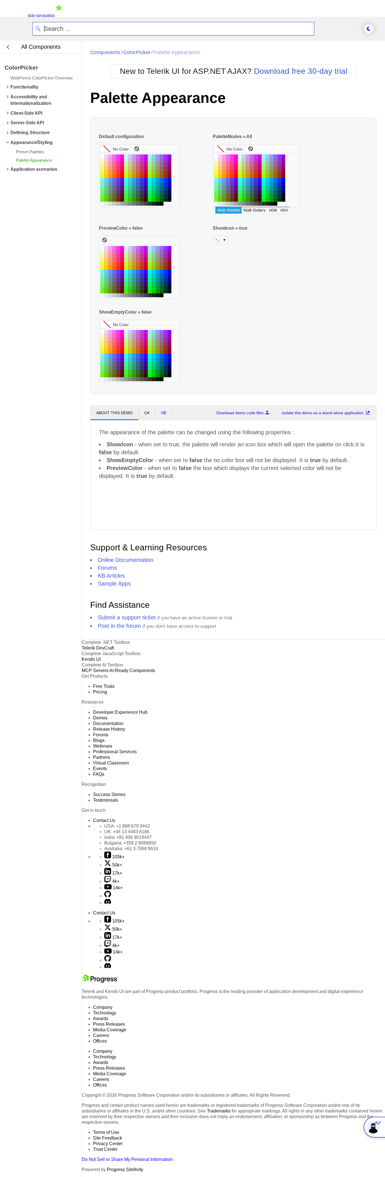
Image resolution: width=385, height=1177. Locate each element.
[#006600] (161, 200)
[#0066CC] (161, 184)
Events (100, 768)
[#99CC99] (154, 164)
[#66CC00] (106, 200)
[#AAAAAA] (122, 204)
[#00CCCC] (154, 184)
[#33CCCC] (130, 184)
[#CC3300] (142, 176)
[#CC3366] (142, 168)
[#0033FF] (165, 180)
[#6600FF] (122, 180)
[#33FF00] (126, 200)
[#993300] (165, 176)
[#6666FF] (114, 180)
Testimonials (105, 800)
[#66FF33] (102, 196)
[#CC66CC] (138, 160)
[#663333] (118, 196)
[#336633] (138, 196)
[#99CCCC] (154, 160)
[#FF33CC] (118, 160)
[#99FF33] (150, 172)
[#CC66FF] (138, 156)
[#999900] (158, 176)
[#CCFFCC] (126, 160)
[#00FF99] (150, 188)
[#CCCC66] (130, 168)
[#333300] (142, 200)
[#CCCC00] (130, 176)
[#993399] (165, 164)
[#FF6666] (114, 168)
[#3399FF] (134, 180)
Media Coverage (109, 1029)
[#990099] (169, 164)
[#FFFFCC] (102, 160)
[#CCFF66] (126, 168)
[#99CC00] (154, 176)
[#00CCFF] (154, 180)
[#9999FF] (158, 156)
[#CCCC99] (130, 164)
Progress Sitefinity (125, 1169)
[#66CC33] (106, 196)
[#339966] (134, 192)
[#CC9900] (134, 176)
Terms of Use (106, 1132)
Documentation (108, 723)
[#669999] (110, 188)
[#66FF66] (102, 192)
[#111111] (158, 204)
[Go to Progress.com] (100, 981)
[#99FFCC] (150, 160)
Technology (104, 1012)
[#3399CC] (134, 184)
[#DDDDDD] (110, 204)
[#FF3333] (118, 172)
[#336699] (138, 188)
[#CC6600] (138, 176)
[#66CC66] (106, 192)
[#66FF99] (102, 188)
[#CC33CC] (142, 160)
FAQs (98, 774)
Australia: (131, 848)
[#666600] (114, 200)
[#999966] (158, 168)
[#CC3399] (142, 164)
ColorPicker (137, 52)
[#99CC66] (154, 168)
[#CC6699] (138, 164)
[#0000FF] (169, 180)
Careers (101, 1035)
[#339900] (134, 200)
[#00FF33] (150, 196)
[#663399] (118, 188)
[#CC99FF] (134, 156)
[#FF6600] (114, 176)
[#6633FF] (118, 180)
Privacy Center (108, 1143)
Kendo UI (91, 659)
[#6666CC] (114, 184)
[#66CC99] (106, 188)
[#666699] (114, 188)
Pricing (100, 692)
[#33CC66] (130, 192)
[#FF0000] (122, 176)
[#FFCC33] (106, 172)
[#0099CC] (158, 184)
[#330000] (146, 200)
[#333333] (142, 196)
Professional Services (115, 751)
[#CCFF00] (126, 176)
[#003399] (165, 188)
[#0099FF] (158, 180)
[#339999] (134, 188)
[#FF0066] (122, 168)
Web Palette (228, 210)
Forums (107, 568)
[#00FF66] (150, 192)
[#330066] (146, 192)
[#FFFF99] (102, 164)
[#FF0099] (122, 164)
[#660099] (122, 188)
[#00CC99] (154, 188)
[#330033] (146, 196)
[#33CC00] (130, 200)
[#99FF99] (150, 164)
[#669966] (110, 192)
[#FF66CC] (114, 160)
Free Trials (103, 686)
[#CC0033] (146, 172)
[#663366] (118, 192)
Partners (101, 757)
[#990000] (169, 176)
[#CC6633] (138, 172)
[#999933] (158, 172)
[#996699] (161, 164)
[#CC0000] (146, 176)
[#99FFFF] (150, 156)
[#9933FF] (165, 156)
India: (128, 837)
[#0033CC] (165, 184)
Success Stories (109, 794)
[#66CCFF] (106, 180)
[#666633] (114, 196)
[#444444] (146, 204)
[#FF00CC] (122, 160)
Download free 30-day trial (300, 71)
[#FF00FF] (122, 156)
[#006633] (161, 196)
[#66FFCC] (102, 184)
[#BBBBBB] (118, 204)
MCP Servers (95, 670)
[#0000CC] (169, 184)
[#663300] (118, 200)
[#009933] (158, 196)
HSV (284, 210)
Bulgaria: (130, 843)
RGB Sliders (254, 210)
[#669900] (110, 200)
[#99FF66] (150, 168)
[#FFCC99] (106, 164)
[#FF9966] (110, 168)
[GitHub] (107, 896)
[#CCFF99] (126, 164)
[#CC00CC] (146, 160)
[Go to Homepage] (58, 15)
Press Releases (109, 1024)
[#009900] (158, 200)
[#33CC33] (130, 196)
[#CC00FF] (146, 156)
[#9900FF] (169, 156)
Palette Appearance (176, 52)
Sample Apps (114, 583)
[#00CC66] (154, 192)
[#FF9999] (110, 164)
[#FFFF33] (102, 172)
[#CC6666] (138, 168)
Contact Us (104, 820)
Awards (100, 1018)
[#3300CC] (146, 184)
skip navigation (41, 15)
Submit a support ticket (127, 617)
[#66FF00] (102, 200)
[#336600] (138, 200)
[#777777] (134, 204)
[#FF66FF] (114, 156)
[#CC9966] (134, 168)
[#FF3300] (118, 176)
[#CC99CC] (134, 160)
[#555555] (142, 204)
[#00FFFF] (150, 180)
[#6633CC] (118, 184)
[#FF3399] (118, 164)
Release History (109, 729)
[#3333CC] (142, 184)
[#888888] (130, 204)
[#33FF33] (126, 196)
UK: (126, 831)
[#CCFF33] (126, 172)
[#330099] (146, 188)
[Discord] (107, 902)
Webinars (102, 746)
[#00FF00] (150, 200)
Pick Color (220, 240)
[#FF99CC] (110, 160)
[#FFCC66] (106, 168)
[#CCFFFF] (126, 156)
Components (105, 52)
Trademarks (219, 1111)
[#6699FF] (110, 180)
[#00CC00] (154, 200)
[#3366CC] (138, 184)
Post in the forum (119, 626)
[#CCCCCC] (130, 160)
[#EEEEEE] (106, 204)
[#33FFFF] (126, 180)
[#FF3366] (118, 168)
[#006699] (161, 188)
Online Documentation (125, 560)
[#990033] (169, 172)
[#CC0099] (146, 164)
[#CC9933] (134, 172)
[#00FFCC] (150, 184)
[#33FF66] (126, 192)
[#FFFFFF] (102, 156)
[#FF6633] (114, 172)
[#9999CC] (158, 160)
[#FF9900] (110, 176)
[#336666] (138, 192)
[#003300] (165, 200)
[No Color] (137, 149)
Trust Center (105, 1149)
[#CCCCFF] (130, 156)
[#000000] (169, 200)
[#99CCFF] (154, 156)
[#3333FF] (142, 180)
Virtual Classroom (111, 763)
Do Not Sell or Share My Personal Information (127, 1159)
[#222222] (154, 204)
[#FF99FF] (110, 156)
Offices (100, 1041)
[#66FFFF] (102, 180)
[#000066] (169, 192)
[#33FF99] (126, 188)
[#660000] (122, 200)
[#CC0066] (146, 168)
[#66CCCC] (106, 184)
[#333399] (142, 188)
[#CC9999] (134, 164)
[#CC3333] (142, 172)
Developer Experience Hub (120, 712)
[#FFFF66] (102, 168)
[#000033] (169, 196)
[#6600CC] (122, 184)
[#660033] (122, 196)
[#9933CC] (165, 160)
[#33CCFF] (130, 180)
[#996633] (161, 172)
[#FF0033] (122, 172)
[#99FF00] (150, 176)
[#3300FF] (146, 180)
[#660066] (122, 192)
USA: (127, 826)
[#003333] (165, 196)
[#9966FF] (161, 156)
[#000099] (169, 188)
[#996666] (161, 168)
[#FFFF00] (102, 176)
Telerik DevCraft (98, 648)
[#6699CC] (110, 184)
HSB (273, 210)
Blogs (99, 740)
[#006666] (161, 192)
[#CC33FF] (142, 156)
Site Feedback (107, 1138)
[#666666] (114, 192)
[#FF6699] (114, 164)
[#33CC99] (130, 188)
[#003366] (165, 192)
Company (102, 1007)
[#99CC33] (154, 172)
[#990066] (169, 168)
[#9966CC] (161, 160)
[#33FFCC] (126, 184)
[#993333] (165, 172)
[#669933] (110, 196)
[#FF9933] (110, 172)
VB (163, 413)
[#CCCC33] (130, 172)
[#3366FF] (138, 180)
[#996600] (161, 176)
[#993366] (165, 168)
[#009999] (158, 188)
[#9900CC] (169, 160)
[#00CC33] (154, 196)
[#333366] (142, 192)
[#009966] (158, 192)
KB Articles (111, 576)
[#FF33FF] (118, 156)
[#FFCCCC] (106, 160)
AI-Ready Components (132, 670)
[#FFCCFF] (106, 156)
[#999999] (158, 164)
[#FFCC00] (106, 176)
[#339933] (134, 196)
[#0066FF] (161, 180)
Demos (100, 717)
